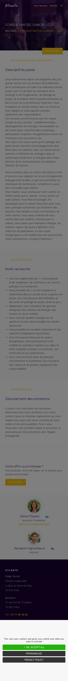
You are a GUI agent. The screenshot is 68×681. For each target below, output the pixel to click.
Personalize (34, 653)
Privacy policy (34, 660)
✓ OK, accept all (34, 647)
